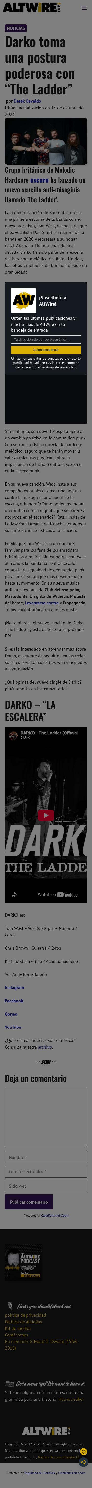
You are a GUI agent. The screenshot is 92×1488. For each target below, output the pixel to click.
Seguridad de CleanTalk (39, 1473)
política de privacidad (25, 1315)
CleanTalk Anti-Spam (55, 1216)
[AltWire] (31, 7)
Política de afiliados (23, 1321)
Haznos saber (71, 1399)
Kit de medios (18, 1328)
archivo (45, 1047)
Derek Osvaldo (27, 101)
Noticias (16, 28)
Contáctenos (16, 1335)
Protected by (46, 1216)
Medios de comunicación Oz (59, 1457)
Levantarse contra (42, 603)
